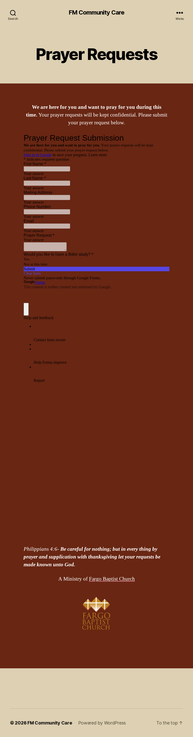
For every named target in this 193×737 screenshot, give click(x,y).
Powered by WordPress (102, 722)
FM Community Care (96, 13)
